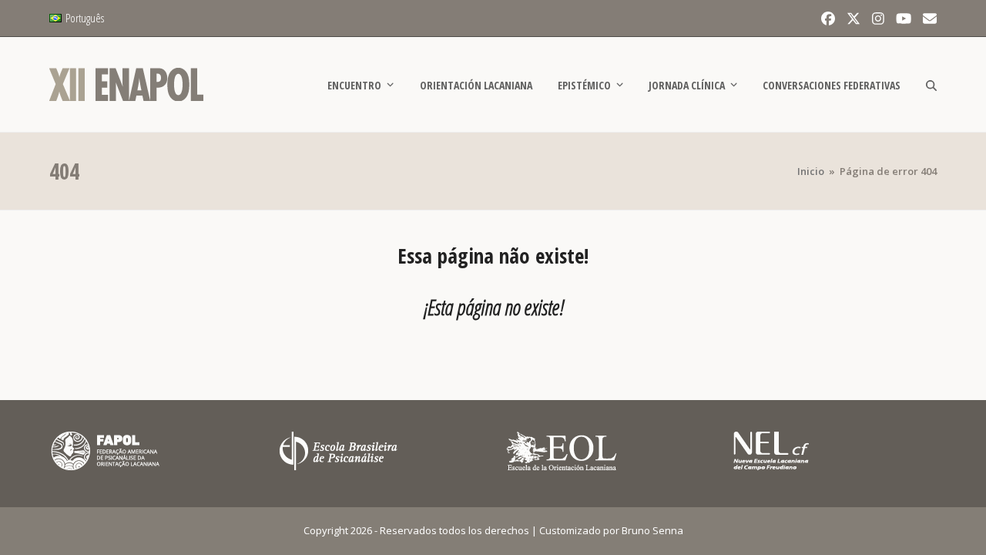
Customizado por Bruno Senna (611, 530)
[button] (931, 85)
